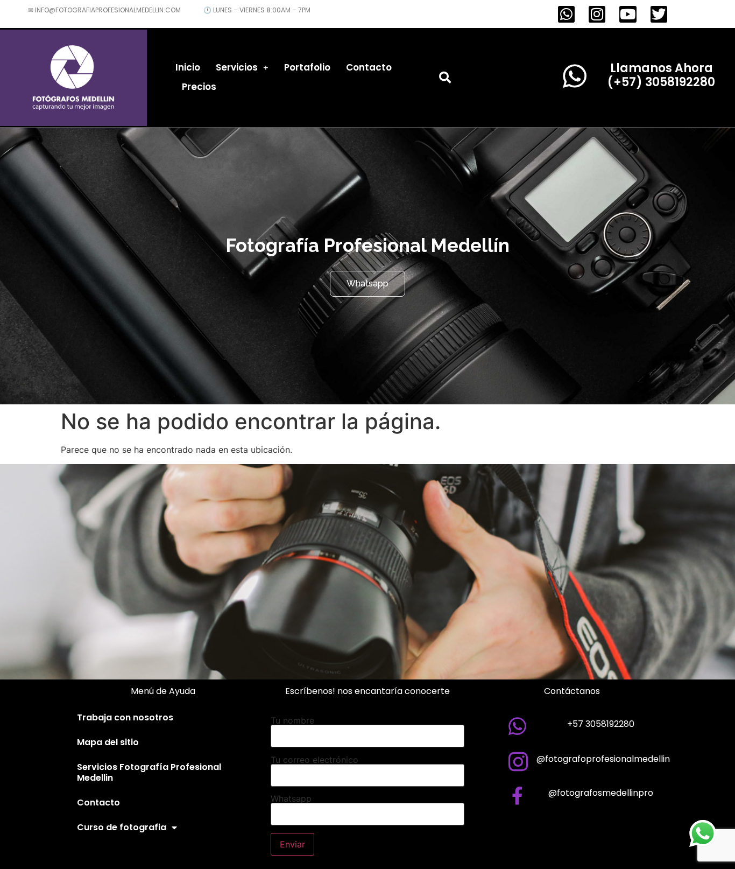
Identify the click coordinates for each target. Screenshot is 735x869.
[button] (445, 77)
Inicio (187, 67)
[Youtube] (627, 14)
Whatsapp (291, 799)
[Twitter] (659, 14)
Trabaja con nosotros (125, 717)
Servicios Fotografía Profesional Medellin (149, 772)
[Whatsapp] (566, 14)
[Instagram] (597, 14)
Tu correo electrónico (314, 760)
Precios (199, 86)
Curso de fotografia (121, 827)
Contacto (369, 67)
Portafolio (307, 67)
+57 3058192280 (600, 724)
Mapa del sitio (108, 742)
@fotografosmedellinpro (600, 793)
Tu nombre (292, 721)
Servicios (237, 67)
